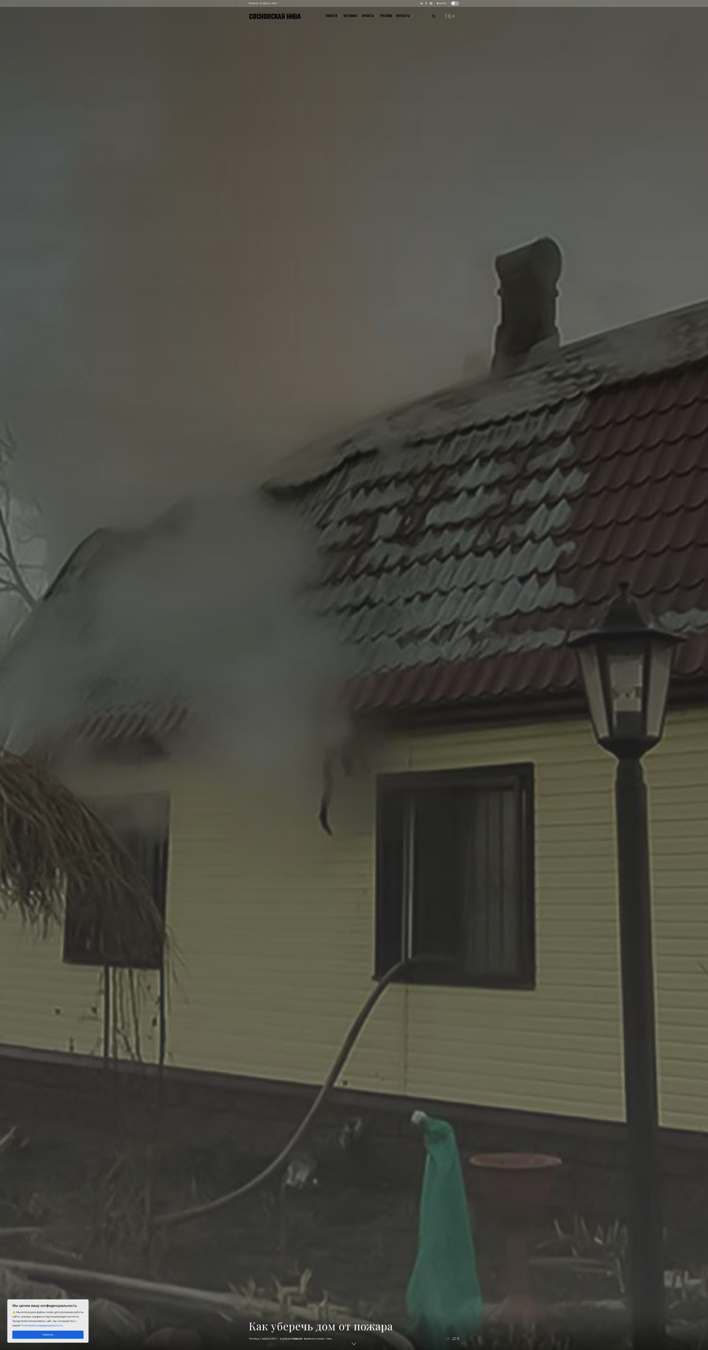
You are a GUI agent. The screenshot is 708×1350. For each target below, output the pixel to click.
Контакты (403, 15)
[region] (47, 1321)
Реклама (386, 15)
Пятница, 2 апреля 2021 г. (263, 1338)
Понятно (47, 1334)
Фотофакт (350, 15)
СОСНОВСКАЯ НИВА (275, 16)
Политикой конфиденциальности (42, 1325)
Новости (331, 15)
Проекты (368, 15)
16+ (450, 16)
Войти (442, 3)
